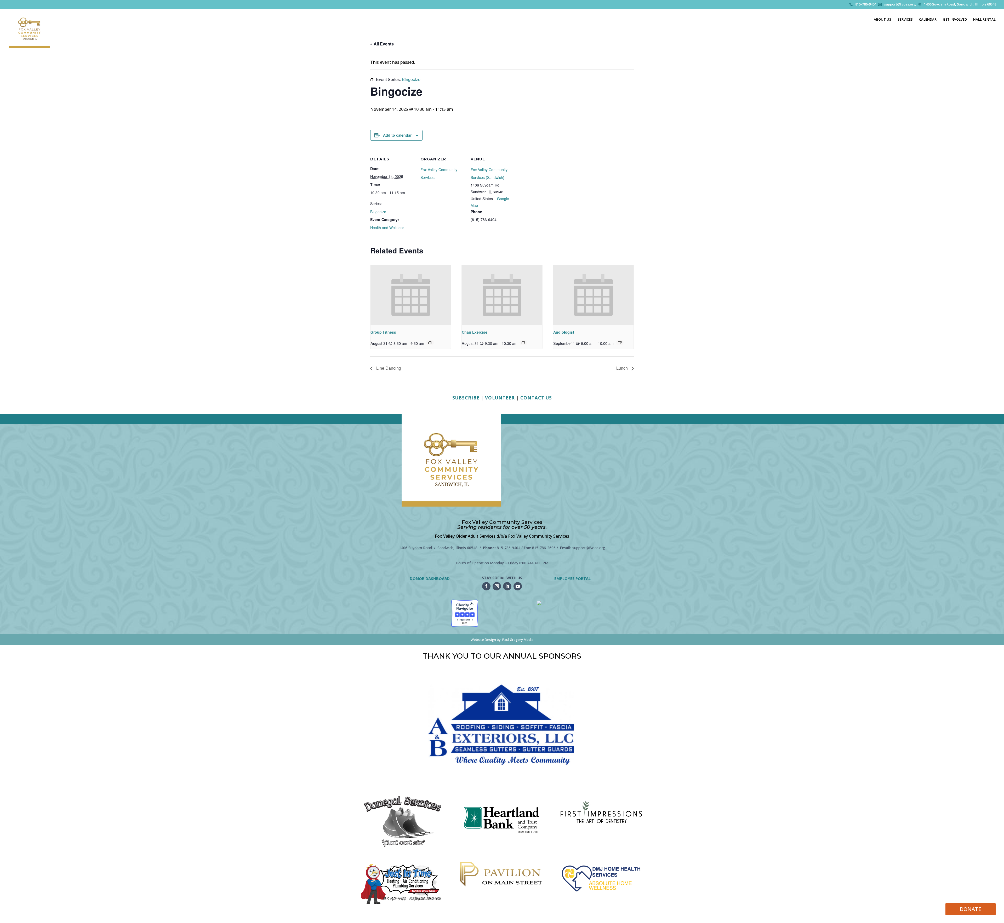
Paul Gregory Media (517, 639)
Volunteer (500, 398)
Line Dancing (388, 368)
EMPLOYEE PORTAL (572, 578)
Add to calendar (397, 135)
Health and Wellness (387, 227)
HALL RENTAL (984, 20)
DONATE (970, 909)
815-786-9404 (865, 5)
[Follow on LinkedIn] (507, 586)
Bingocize (378, 211)
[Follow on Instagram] (497, 586)
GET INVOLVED (955, 20)
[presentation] (410, 295)
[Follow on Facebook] (486, 586)
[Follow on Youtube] (518, 586)
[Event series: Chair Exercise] (523, 342)
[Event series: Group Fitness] (430, 342)
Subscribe (466, 398)
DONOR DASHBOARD (430, 578)
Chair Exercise (474, 332)
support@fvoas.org (900, 5)
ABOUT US (882, 20)
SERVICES (905, 20)
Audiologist (563, 332)
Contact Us (536, 398)
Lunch (622, 368)
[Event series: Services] (619, 342)
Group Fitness (383, 332)
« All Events (382, 44)
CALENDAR (928, 20)
